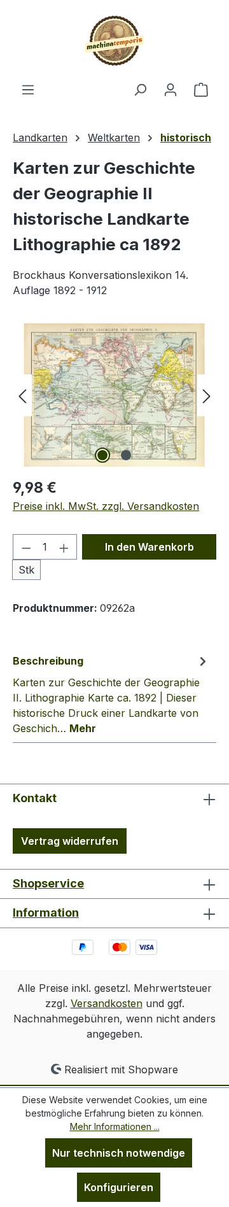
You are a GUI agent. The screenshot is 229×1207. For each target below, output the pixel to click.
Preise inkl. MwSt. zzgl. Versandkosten (106, 506)
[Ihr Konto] (170, 89)
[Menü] (28, 89)
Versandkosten (106, 1003)
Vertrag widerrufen (69, 841)
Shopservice (48, 883)
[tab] (111, 694)
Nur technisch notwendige (118, 1153)
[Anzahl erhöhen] (64, 547)
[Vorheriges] (22, 395)
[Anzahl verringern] (26, 547)
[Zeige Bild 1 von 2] (102, 455)
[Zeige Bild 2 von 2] (126, 455)
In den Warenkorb (149, 546)
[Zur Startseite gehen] (114, 40)
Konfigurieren (118, 1187)
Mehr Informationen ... (115, 1126)
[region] (114, 395)
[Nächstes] (206, 395)
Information (46, 912)
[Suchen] (140, 89)
